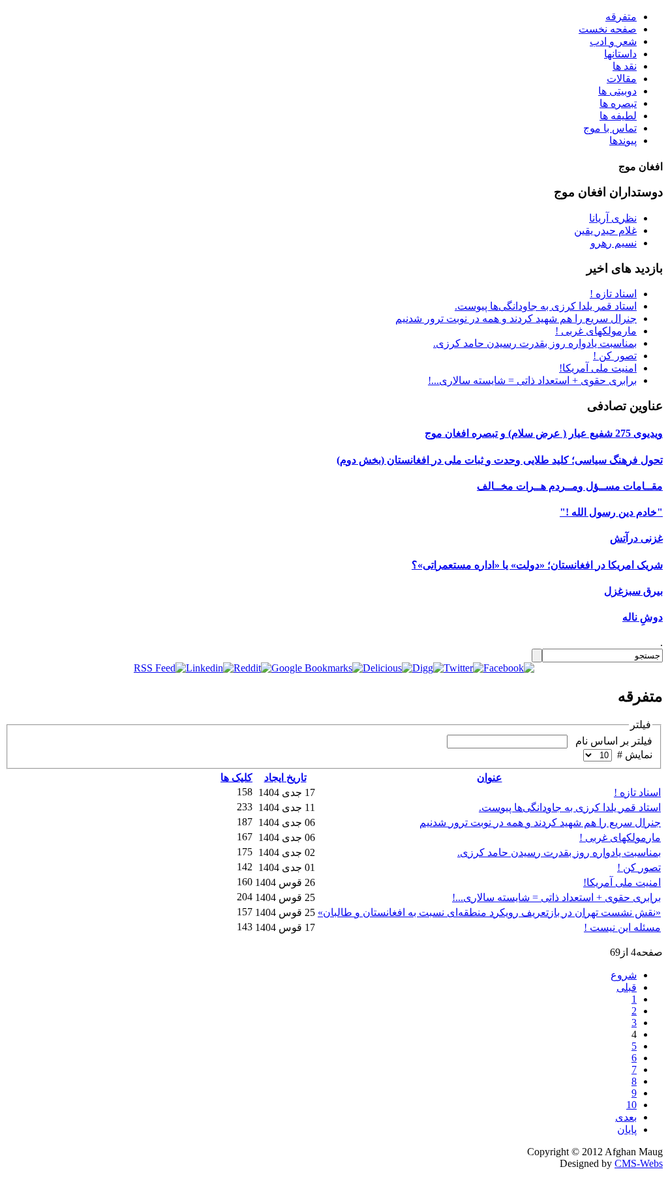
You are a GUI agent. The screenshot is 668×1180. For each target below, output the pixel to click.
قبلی (626, 987)
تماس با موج (610, 128)
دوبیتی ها (617, 90)
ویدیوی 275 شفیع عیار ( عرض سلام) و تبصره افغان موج (544, 433)
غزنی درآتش (636, 538)
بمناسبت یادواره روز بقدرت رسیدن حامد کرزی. (535, 343)
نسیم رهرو (613, 242)
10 (631, 1104)
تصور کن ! (615, 355)
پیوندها (623, 140)
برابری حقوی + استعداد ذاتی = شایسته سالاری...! (532, 380)
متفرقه (621, 16)
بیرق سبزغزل (633, 591)
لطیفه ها (618, 115)
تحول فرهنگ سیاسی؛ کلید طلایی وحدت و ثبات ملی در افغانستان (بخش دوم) (500, 459)
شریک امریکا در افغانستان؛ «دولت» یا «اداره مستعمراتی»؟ (537, 564)
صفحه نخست (608, 29)
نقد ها (625, 66)
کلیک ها (236, 777)
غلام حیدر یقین (605, 230)
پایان (627, 1129)
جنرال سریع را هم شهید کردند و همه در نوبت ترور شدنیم (516, 318)
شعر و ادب (613, 41)
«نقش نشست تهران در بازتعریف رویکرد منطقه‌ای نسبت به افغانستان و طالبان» (489, 912)
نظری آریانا (613, 218)
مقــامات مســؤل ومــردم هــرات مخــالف (570, 486)
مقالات (622, 78)
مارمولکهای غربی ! (596, 330)
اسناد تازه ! (613, 293)
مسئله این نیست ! (622, 927)
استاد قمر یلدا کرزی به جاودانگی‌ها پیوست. (546, 306)
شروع (624, 975)
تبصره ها (618, 103)
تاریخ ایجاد (285, 777)
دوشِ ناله (642, 617)
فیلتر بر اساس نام (611, 740)
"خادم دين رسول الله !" (611, 512)
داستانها (620, 53)
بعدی (626, 1117)
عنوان (489, 777)
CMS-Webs (639, 1163)
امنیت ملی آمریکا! (598, 368)
